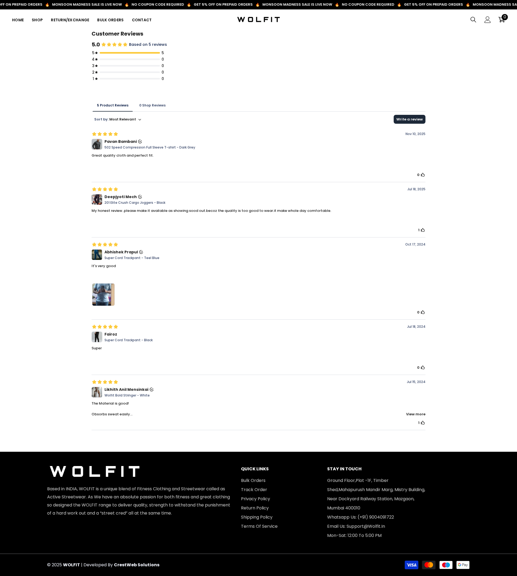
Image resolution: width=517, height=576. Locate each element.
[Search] (473, 19)
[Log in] (487, 19)
